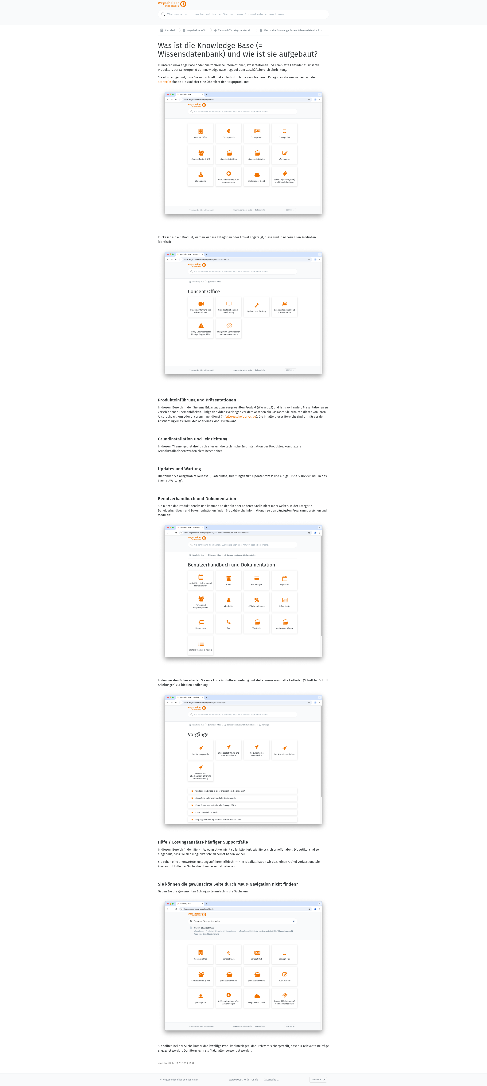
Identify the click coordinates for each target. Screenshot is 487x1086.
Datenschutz (271, 1079)
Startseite (165, 82)
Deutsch (316, 1079)
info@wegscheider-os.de (239, 416)
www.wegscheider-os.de (243, 1079)
